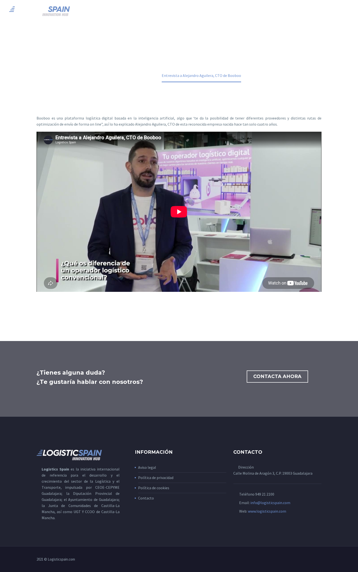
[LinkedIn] (68, 310)
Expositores (208, 11)
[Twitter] (47, 310)
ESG (293, 11)
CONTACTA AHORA (277, 376)
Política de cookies (153, 487)
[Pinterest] (54, 310)
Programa (175, 11)
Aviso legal (147, 467)
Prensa (342, 11)
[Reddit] (75, 310)
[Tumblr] (61, 310)
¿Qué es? (146, 11)
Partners (271, 11)
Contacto (146, 498)
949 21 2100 (264, 494)
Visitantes (241, 11)
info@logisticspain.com (270, 502)
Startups (315, 11)
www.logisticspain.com (267, 511)
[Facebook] (40, 310)
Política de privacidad (155, 477)
